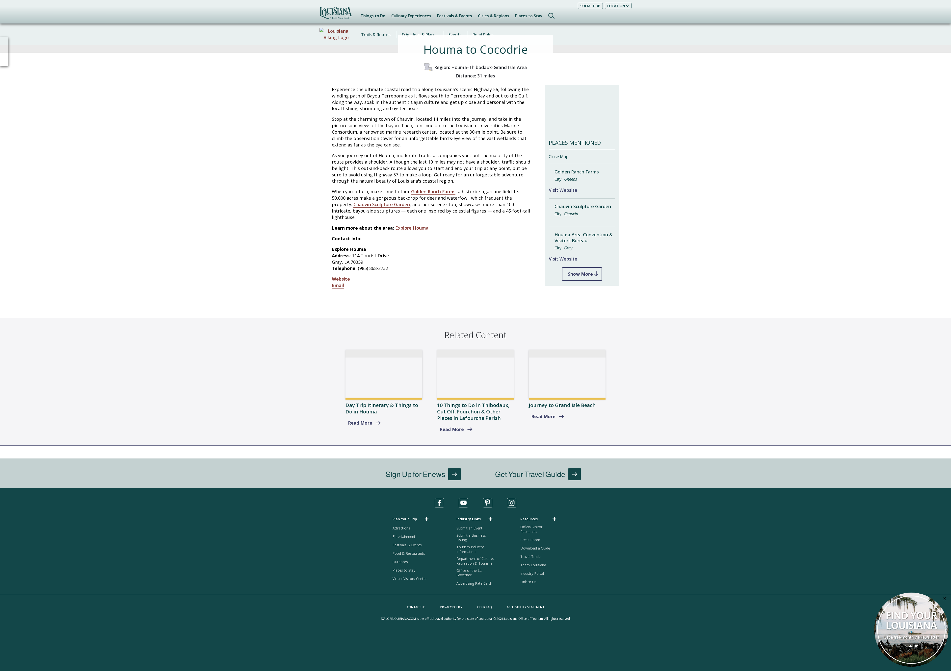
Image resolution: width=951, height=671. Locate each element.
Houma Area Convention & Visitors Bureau (584, 237)
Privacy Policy (451, 607)
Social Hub (590, 5)
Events (455, 34)
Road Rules (483, 34)
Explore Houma (412, 228)
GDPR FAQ (484, 607)
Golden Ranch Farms (433, 191)
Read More (360, 423)
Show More (580, 274)
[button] (412, 519)
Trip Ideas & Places (419, 34)
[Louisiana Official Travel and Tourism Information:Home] (335, 15)
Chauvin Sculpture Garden (381, 204)
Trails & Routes (376, 34)
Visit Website (563, 190)
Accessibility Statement (525, 607)
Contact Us (416, 607)
